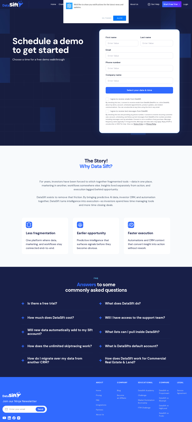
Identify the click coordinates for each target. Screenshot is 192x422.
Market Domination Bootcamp (146, 401)
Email (108, 50)
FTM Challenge (144, 407)
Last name (145, 37)
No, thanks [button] (106, 18)
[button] (153, 4)
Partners (99, 410)
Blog (119, 390)
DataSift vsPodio (164, 414)
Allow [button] (119, 18)
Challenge (63, 4)
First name (111, 37)
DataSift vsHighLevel (164, 406)
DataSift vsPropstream (164, 391)
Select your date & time (139, 90)
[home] (15, 4)
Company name (113, 75)
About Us (134, 4)
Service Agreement (182, 391)
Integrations (101, 405)
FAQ (97, 400)
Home (53, 4)
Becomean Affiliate (121, 396)
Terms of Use (138, 124)
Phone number (113, 62)
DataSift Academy (146, 390)
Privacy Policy (151, 124)
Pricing (99, 395)
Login (185, 4)
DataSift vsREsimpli (164, 399)
